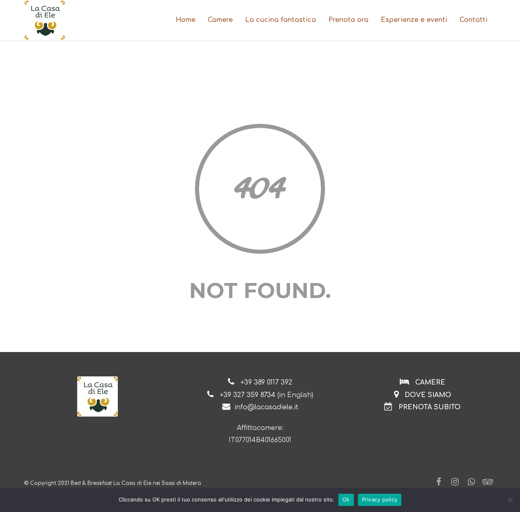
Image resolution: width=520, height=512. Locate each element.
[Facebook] (439, 482)
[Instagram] (455, 482)
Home (185, 20)
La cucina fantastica (280, 20)
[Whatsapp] (471, 482)
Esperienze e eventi (414, 20)
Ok (346, 499)
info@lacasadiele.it (266, 407)
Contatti (473, 20)
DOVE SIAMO (427, 395)
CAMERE (430, 382)
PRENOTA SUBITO (430, 407)
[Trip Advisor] (487, 482)
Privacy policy (380, 499)
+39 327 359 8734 (247, 395)
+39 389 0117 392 (266, 382)
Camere (220, 20)
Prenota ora (348, 20)
